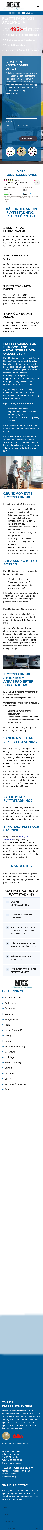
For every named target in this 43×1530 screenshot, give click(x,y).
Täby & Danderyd (13, 1062)
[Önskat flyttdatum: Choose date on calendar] (37, 1528)
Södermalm (10, 1003)
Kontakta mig (28, 139)
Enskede (9, 1073)
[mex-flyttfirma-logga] (13, 2)
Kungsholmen (12, 1019)
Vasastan (9, 1014)
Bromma (9, 1041)
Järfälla (8, 1068)
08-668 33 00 (14, 13)
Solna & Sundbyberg (15, 1046)
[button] (21, 903)
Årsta (7, 1089)
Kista (7, 1025)
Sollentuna (10, 1052)
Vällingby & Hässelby (15, 1084)
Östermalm (10, 1008)
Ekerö (8, 1079)
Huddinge (9, 1057)
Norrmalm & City (13, 997)
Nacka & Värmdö (13, 1030)
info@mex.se (31, 13)
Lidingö (8, 1035)
